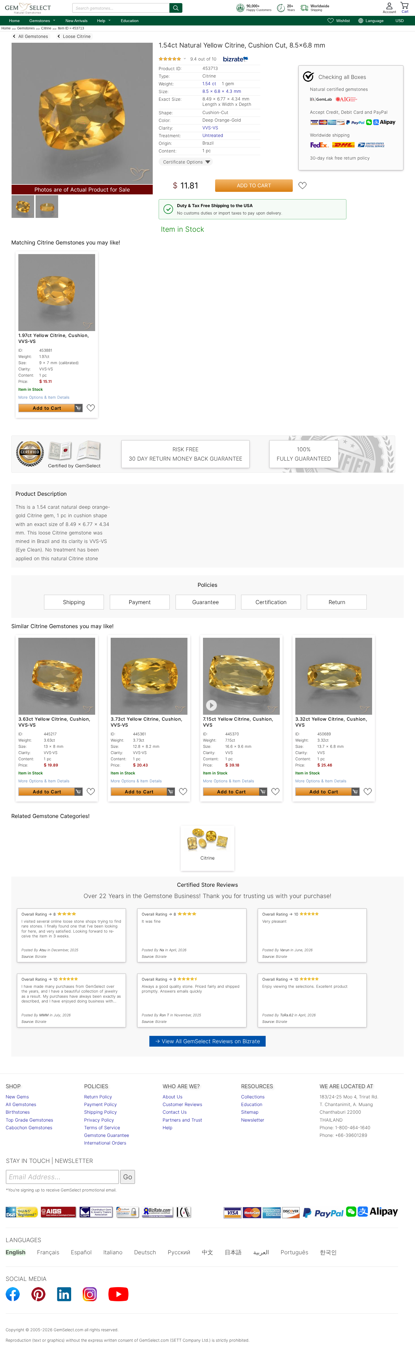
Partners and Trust (182, 1120)
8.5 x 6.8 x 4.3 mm (221, 91)
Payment (140, 602)
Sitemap (250, 1112)
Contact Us (175, 1112)
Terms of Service (102, 1127)
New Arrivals (76, 20)
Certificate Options (183, 162)
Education (130, 20)
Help (104, 20)
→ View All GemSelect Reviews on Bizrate (207, 1041)
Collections (253, 1097)
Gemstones (42, 20)
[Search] (175, 8)
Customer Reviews (182, 1104)
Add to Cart (254, 185)
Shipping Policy (100, 1112)
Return (337, 602)
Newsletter (252, 1120)
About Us (172, 1097)
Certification (271, 602)
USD (400, 20)
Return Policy (98, 1097)
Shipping (74, 602)
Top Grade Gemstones (29, 1120)
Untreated (212, 135)
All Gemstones (21, 1104)
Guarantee (205, 602)
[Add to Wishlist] (302, 185)
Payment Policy (100, 1104)
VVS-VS (210, 127)
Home (14, 20)
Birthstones (18, 1112)
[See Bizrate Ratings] (235, 59)
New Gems (17, 1097)
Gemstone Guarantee (106, 1135)
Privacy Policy (99, 1120)
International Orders (105, 1143)
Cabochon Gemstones (29, 1127)
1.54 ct (210, 83)
